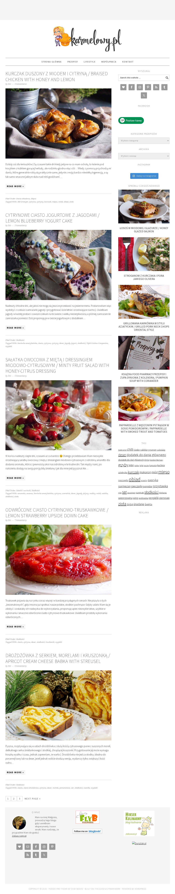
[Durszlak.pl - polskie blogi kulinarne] (139, 843)
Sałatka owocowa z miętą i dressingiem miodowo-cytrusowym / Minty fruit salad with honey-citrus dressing (57, 365)
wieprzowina (125, 498)
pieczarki (136, 486)
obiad (66, 202)
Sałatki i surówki (23, 490)
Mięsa (33, 199)
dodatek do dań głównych (131, 459)
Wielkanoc (163, 493)
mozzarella (123, 480)
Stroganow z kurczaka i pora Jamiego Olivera (144, 277)
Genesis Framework (109, 889)
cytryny (40, 202)
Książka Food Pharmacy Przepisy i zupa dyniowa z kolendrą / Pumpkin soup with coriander (144, 377)
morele (55, 788)
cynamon (152, 449)
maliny (92, 493)
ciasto (40, 343)
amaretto (21, 493)
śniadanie (138, 504)
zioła (71, 202)
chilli (130, 449)
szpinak (140, 492)
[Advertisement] (87, 9)
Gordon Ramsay (156, 460)
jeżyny (86, 493)
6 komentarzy (21, 666)
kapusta (153, 465)
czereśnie (66, 493)
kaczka (146, 465)
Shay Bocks (77, 889)
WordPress (140, 889)
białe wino (122, 450)
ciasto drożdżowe (31, 788)
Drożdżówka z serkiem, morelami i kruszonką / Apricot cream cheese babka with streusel (57, 658)
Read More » (15, 186)
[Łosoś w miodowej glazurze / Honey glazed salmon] (144, 222)
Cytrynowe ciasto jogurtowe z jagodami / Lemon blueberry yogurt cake (52, 218)
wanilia (87, 788)
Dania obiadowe (23, 199)
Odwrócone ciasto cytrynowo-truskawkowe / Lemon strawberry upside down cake (56, 513)
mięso (54, 202)
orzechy (144, 480)
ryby (120, 492)
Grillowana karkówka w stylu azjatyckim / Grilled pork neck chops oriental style (144, 326)
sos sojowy (131, 492)
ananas (29, 493)
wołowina (143, 498)
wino (135, 498)
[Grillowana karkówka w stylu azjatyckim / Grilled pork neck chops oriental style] (144, 318)
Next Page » (33, 798)
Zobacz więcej (19, 835)
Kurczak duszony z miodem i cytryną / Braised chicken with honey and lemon (56, 76)
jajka (141, 465)
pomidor (147, 486)
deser (61, 343)
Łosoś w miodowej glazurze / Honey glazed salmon (144, 229)
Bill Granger (23, 202)
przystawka (160, 486)
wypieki (8, 346)
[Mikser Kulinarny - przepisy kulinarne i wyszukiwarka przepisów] (139, 835)
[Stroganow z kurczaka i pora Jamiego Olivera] (144, 270)
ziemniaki (164, 498)
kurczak (47, 202)
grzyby (123, 464)
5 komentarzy (21, 225)
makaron (145, 472)
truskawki (50, 642)
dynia (146, 459)
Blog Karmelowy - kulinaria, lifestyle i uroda (87, 37)
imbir (131, 465)
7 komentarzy (21, 520)
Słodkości (20, 340)
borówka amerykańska (27, 343)
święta (148, 504)
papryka (153, 480)
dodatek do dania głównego (146, 455)
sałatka (105, 493)
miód (60, 202)
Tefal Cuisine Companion (97, 343)
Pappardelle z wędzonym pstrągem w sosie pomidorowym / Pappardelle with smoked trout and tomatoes (144, 428)
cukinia (143, 449)
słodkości (81, 343)
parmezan (124, 486)
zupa (130, 504)
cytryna (32, 202)
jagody (67, 343)
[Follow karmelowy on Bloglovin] (87, 832)
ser (72, 788)
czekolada (161, 450)
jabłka (136, 465)
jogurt (74, 343)
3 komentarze (20, 84)
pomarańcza (64, 788)
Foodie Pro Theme (58, 889)
